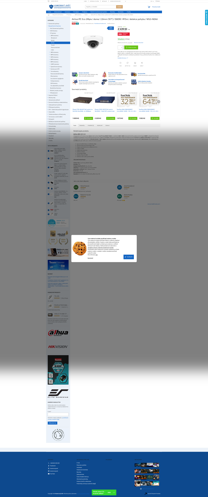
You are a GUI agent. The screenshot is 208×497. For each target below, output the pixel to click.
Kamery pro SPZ (55, 69)
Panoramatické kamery (57, 74)
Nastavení (90, 258)
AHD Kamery (53, 31)
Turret (53, 45)
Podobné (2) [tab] (91, 125)
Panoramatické (55, 47)
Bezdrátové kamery (55, 88)
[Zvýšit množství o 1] (123, 46)
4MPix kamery (54, 55)
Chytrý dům (52, 112)
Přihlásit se (52, 423)
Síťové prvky (52, 98)
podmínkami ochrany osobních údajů (58, 418)
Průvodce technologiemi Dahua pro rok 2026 (58, 277)
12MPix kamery (55, 64)
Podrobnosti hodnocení (100, 23)
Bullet (53, 40)
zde (97, 255)
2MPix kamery (54, 35)
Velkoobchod (80, 474)
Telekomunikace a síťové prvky (57, 114)
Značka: (111, 23)
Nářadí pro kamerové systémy (57, 121)
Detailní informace (122, 58)
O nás (85, 1)
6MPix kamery (54, 59)
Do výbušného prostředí (57, 86)
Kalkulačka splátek (125, 34)
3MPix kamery (54, 52)
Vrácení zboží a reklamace (84, 481)
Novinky (79, 472)
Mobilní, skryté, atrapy (56, 90)
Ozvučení (51, 136)
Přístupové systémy (54, 107)
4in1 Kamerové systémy (56, 28)
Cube (52, 50)
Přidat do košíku (132, 47)
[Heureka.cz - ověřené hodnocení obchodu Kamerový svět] (58, 223)
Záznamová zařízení (54, 100)
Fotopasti (51, 119)
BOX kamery (54, 83)
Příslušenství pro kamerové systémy (59, 124)
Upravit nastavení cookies (83, 493)
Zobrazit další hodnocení (153, 204)
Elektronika (52, 129)
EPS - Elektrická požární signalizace (59, 110)
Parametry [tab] (82, 125)
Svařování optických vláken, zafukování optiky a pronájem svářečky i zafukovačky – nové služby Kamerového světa (58, 285)
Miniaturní (54, 38)
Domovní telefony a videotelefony (58, 102)
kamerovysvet (54, 468)
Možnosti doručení (138, 43)
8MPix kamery (54, 62)
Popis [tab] (74, 125)
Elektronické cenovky (54, 131)
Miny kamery (54, 76)
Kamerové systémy (54, 24)
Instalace (104, 1)
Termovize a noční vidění (55, 117)
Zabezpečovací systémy (55, 105)
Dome (52, 43)
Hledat (119, 6)
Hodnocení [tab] (99, 125)
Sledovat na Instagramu (148, 489)
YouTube (52, 474)
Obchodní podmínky (82, 479)
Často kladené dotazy (83, 477)
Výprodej (51, 138)
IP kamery (53, 33)
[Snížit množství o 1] (123, 48)
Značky (50, 141)
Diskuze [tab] (107, 125)
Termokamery (55, 71)
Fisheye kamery (55, 81)
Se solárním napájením (57, 79)
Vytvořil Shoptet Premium (154, 493)
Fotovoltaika (52, 126)
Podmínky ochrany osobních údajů (86, 484)
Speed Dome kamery (56, 67)
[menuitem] (49, 12)
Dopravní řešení (53, 95)
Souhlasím (130, 257)
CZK (151, 1)
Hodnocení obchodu (115, 1)
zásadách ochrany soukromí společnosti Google (101, 248)
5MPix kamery (54, 57)
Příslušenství (53, 93)
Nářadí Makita (52, 133)
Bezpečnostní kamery (55, 26)
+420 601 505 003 (54, 463)
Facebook (52, 466)
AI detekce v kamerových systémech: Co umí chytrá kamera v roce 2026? (58, 280)
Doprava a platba (94, 1)
